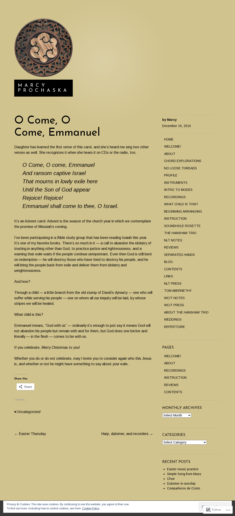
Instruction (175, 218)
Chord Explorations (182, 161)
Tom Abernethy (178, 290)
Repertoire (174, 327)
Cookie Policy (90, 508)
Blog (168, 262)
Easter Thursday (30, 434)
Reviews (171, 247)
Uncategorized (28, 412)
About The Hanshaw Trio (186, 312)
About (169, 154)
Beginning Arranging (183, 211)
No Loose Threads (180, 168)
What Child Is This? (181, 204)
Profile (170, 175)
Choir (171, 479)
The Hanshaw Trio (180, 233)
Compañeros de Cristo (183, 488)
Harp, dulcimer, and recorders (127, 434)
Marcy (172, 120)
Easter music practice (183, 469)
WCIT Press (174, 305)
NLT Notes (173, 240)
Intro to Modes (178, 190)
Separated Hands (179, 255)
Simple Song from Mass (184, 474)
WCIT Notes (174, 298)
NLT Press (173, 283)
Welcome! (172, 146)
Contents (173, 269)
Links (168, 276)
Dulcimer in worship (181, 483)
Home (168, 139)
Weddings (173, 319)
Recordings (175, 197)
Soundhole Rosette (182, 226)
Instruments (175, 182)
